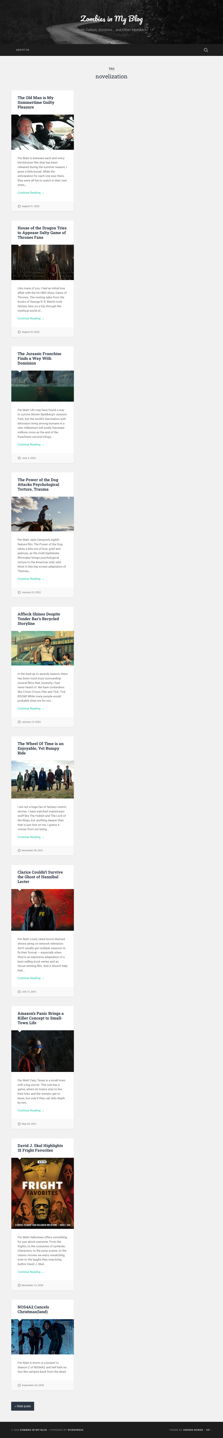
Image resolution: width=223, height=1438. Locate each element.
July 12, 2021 (29, 991)
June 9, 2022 (29, 458)
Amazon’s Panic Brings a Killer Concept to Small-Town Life (41, 1018)
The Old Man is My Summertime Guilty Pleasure (36, 102)
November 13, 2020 (32, 1285)
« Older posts (23, 1406)
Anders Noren (193, 1429)
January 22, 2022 (31, 592)
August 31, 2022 (31, 206)
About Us (22, 49)
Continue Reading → (31, 192)
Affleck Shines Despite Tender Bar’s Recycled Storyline (39, 618)
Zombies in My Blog (111, 18)
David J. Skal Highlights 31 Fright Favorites (40, 1148)
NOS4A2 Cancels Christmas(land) (33, 1309)
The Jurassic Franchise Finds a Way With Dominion (39, 358)
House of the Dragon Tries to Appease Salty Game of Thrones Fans (42, 232)
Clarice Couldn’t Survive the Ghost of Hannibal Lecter (40, 876)
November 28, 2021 (32, 850)
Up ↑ (209, 1429)
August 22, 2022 (31, 332)
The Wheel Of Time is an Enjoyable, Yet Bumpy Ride (41, 748)
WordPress (75, 1429)
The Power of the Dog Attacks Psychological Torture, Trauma (38, 484)
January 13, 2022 (31, 721)
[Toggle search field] (206, 50)
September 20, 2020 (33, 1385)
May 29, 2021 (29, 1123)
